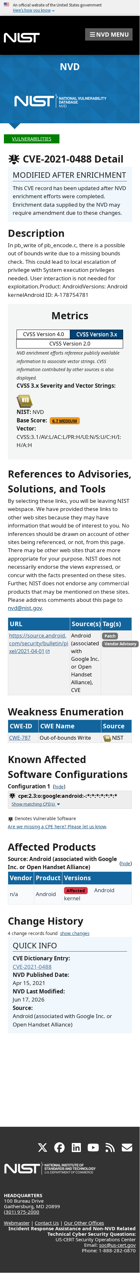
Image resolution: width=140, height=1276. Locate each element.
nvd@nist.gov (25, 608)
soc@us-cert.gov (117, 1245)
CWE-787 (20, 737)
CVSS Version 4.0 (43, 334)
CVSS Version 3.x (96, 334)
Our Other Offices (84, 1223)
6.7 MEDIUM (64, 421)
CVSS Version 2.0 (69, 343)
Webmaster (17, 1223)
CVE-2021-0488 (32, 966)
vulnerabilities (31, 139)
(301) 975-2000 (21, 1212)
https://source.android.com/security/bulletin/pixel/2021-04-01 (38, 643)
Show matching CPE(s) (34, 804)
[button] (109, 34)
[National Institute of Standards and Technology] (50, 1171)
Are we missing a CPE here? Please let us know (57, 827)
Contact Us (47, 1223)
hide (59, 787)
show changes (74, 933)
